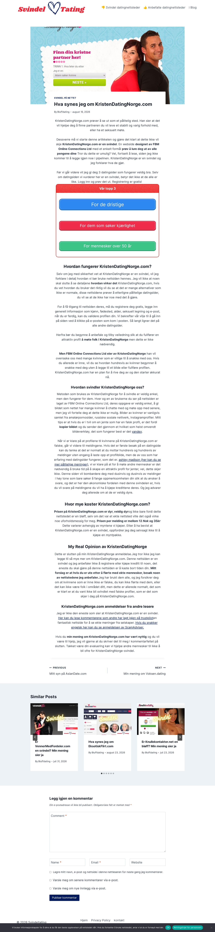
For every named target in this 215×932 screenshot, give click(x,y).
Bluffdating (63, 111)
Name (56, 862)
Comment (59, 816)
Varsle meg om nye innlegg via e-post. (79, 888)
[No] (211, 927)
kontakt (119, 920)
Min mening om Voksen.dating (145, 670)
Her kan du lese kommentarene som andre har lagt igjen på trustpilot (105, 618)
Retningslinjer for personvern (188, 927)
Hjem (84, 920)
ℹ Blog (193, 7)
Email (96, 862)
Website (136, 862)
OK (168, 927)
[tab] (101, 773)
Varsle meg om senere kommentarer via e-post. (85, 880)
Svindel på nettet (65, 98)
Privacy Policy (100, 920)
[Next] (180, 737)
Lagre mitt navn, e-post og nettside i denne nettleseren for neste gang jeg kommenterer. (108, 872)
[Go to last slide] (35, 737)
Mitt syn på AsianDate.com (67, 670)
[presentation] (54, 719)
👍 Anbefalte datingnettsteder (164, 7)
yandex (137, 431)
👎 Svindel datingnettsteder (120, 7)
